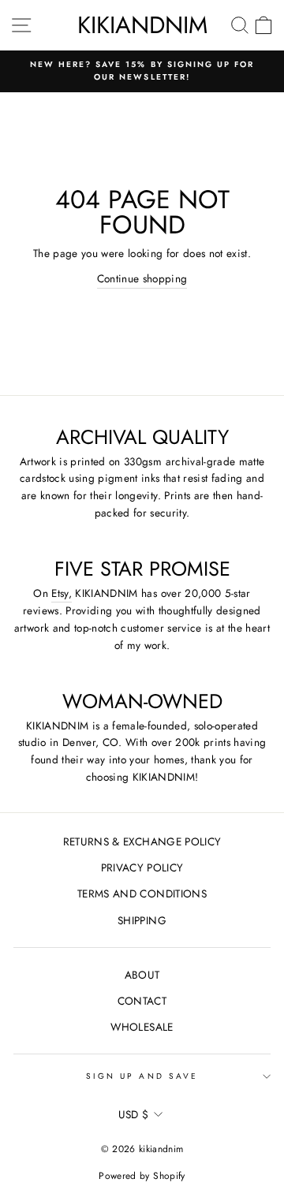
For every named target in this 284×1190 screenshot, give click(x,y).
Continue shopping (142, 278)
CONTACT (142, 1001)
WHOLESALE (141, 1027)
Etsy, (61, 593)
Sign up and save (142, 1076)
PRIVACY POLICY (142, 867)
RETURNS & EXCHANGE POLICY (142, 841)
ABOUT (142, 975)
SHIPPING (142, 920)
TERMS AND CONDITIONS (142, 893)
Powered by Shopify (142, 1176)
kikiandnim (142, 25)
